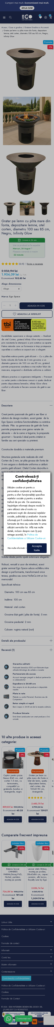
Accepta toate (37, 548)
